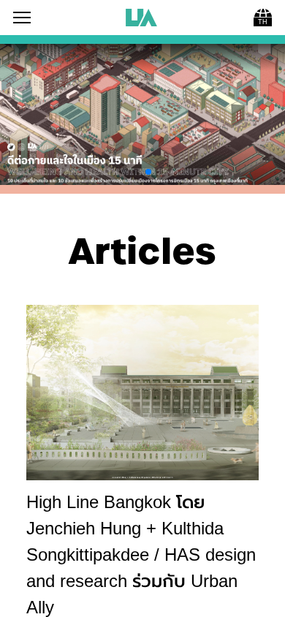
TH (262, 22)
